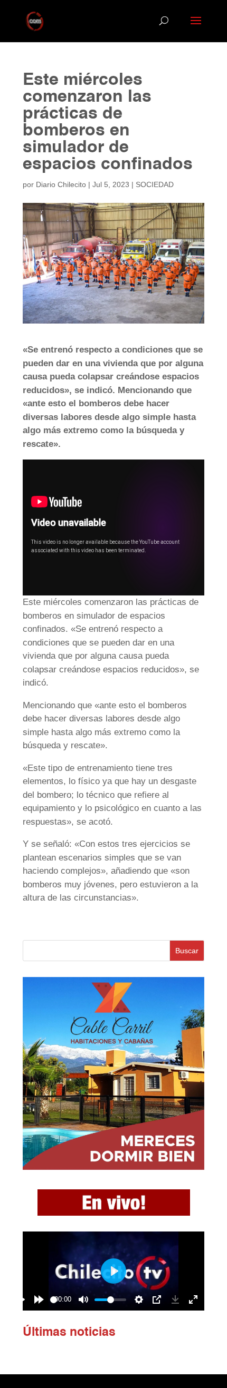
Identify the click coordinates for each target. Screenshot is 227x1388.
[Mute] (83, 1299)
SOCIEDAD (155, 184)
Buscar (186, 950)
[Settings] (138, 1299)
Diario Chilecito (61, 184)
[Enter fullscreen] (193, 1299)
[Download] (175, 1299)
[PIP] (156, 1299)
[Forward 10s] (39, 1299)
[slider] (53, 1300)
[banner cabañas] (113, 1167)
